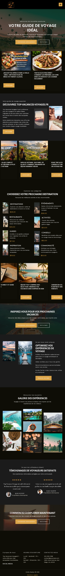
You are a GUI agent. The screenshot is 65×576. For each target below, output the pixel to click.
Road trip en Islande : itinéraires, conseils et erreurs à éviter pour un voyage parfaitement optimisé (16, 164)
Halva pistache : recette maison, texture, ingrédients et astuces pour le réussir (46, 75)
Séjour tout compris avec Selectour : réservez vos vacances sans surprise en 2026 (15, 287)
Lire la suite (8, 87)
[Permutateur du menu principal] (60, 4)
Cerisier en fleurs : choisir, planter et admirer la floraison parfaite (46, 287)
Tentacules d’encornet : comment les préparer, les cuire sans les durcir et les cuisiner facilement (15, 76)
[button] (26, 42)
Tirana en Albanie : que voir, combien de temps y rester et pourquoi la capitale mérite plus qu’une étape (47, 165)
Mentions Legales (32, 575)
